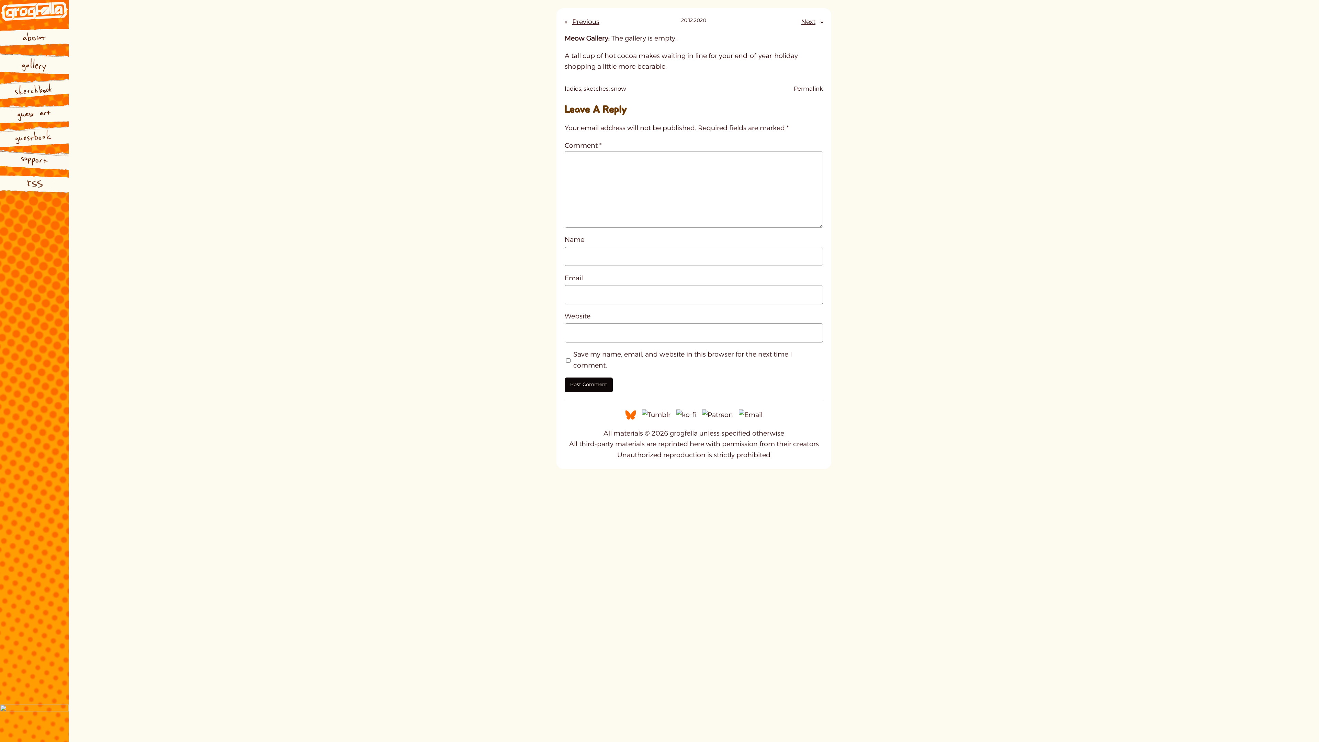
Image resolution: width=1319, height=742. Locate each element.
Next (808, 22)
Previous (585, 22)
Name (574, 239)
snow (618, 88)
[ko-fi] (686, 414)
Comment (583, 145)
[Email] (751, 414)
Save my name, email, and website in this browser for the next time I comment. (682, 359)
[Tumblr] (656, 414)
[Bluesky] (630, 414)
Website (577, 316)
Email (574, 278)
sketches (596, 88)
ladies (573, 88)
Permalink (808, 89)
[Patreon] (717, 414)
